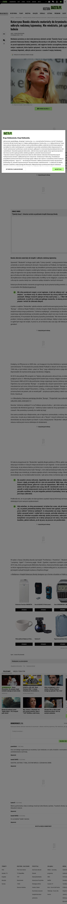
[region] (33, 151)
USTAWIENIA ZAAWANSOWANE (14, 169)
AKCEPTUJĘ (58, 169)
